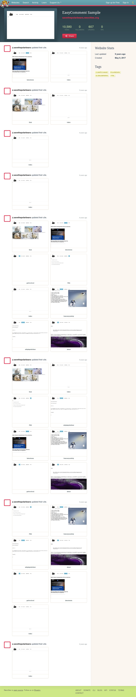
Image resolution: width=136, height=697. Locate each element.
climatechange (102, 72)
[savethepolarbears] (7, 48)
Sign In (126, 2)
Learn (44, 2)
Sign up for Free (113, 2)
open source (18, 690)
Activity (35, 2)
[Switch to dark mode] (133, 2)
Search (26, 2)
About (78, 690)
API (105, 690)
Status (112, 690)
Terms (121, 690)
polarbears (115, 72)
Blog (99, 690)
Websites (15, 2)
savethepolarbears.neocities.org (80, 17)
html (112, 76)
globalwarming (102, 76)
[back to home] (5, 3)
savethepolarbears (22, 47)
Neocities (7, 690)
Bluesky (37, 690)
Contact (79, 693)
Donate (87, 690)
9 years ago (83, 48)
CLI (94, 690)
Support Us (55, 2)
